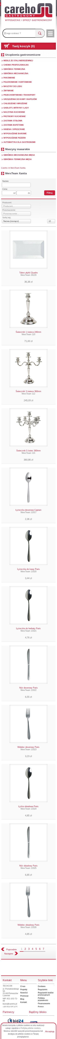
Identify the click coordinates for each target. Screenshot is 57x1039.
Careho (4, 168)
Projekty (23, 989)
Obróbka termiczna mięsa (17, 159)
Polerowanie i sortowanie (17, 82)
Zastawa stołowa (12, 121)
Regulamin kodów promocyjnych (46, 994)
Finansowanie (44, 1003)
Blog (22, 999)
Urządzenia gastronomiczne (22, 54)
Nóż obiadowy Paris (28, 867)
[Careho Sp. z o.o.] (28, 12)
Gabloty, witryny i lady (16, 108)
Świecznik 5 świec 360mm (28, 451)
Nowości (24, 993)
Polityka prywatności (43, 999)
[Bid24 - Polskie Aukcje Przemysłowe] (15, 1020)
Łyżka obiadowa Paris (28, 807)
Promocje (24, 996)
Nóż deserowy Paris (28, 689)
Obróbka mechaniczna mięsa (19, 155)
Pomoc (41, 1007)
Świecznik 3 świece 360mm (28, 392)
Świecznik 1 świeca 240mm (28, 333)
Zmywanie (8, 91)
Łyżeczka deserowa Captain (28, 511)
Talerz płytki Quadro (28, 273)
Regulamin (42, 989)
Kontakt (23, 1002)
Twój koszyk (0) (23, 46)
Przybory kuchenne (14, 116)
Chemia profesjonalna (16, 65)
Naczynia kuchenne (14, 112)
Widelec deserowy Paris (28, 748)
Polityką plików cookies (31, 1028)
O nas (22, 986)
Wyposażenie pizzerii (14, 138)
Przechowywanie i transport (19, 95)
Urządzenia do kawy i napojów (20, 99)
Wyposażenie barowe (15, 133)
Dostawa (41, 986)
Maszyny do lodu (12, 86)
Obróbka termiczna (14, 69)
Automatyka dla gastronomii (19, 142)
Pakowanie (9, 78)
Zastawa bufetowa (13, 125)
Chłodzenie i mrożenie (15, 103)
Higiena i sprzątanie (14, 129)
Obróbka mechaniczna (15, 73)
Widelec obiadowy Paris (28, 926)
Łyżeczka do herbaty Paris (28, 629)
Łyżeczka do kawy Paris (28, 570)
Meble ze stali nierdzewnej (18, 60)
